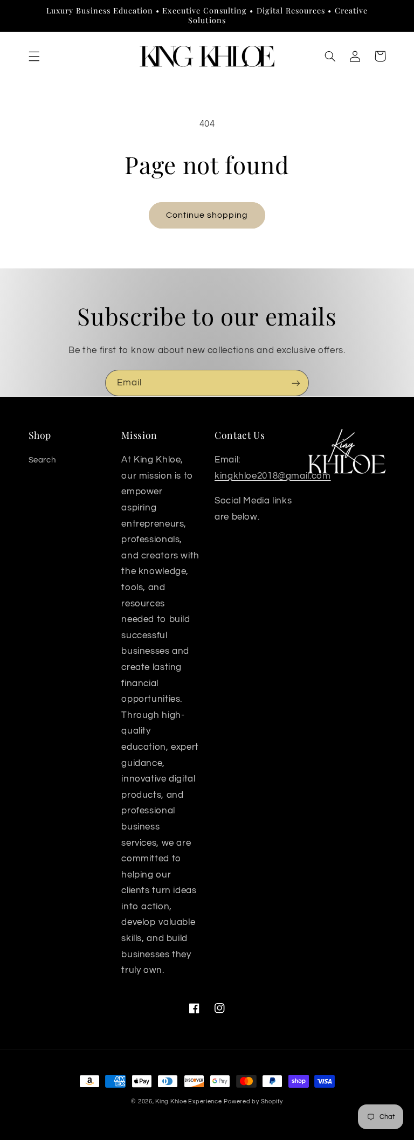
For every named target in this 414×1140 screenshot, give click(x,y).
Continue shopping (207, 215)
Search (42, 460)
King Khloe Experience (188, 1101)
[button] (34, 56)
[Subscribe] (296, 383)
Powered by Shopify (253, 1101)
